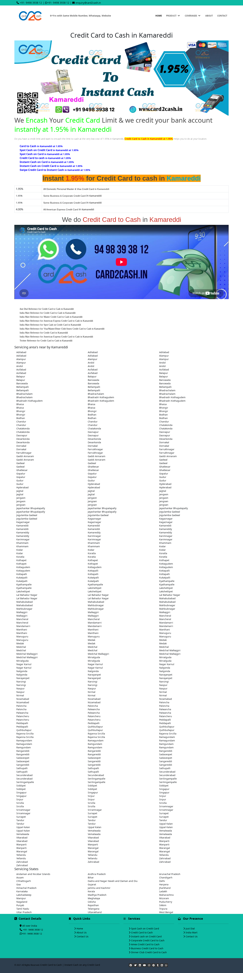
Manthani (21, 629)
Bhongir (163, 407)
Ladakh (163, 891)
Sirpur (91, 796)
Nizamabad (22, 698)
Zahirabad (165, 858)
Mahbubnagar (96, 605)
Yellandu (21, 854)
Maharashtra (166, 894)
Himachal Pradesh (26, 887)
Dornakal (164, 442)
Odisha (92, 901)
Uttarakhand (95, 912)
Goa (18, 884)
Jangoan (92, 501)
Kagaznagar (94, 518)
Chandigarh (165, 877)
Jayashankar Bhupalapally (30, 508)
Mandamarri (95, 622)
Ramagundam (167, 737)
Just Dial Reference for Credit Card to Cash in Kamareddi (47, 309)
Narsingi (21, 681)
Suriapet (92, 813)
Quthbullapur (95, 726)
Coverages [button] (191, 15)
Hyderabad (94, 484)
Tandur (20, 820)
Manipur (21, 898)
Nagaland (21, 901)
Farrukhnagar (95, 449)
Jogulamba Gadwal (169, 511)
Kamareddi (22, 525)
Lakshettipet (94, 588)
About (209, 15)
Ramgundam (95, 744)
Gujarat (92, 884)
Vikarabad (21, 837)
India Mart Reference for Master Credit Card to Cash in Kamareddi (51, 317)
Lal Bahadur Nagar (26, 594)
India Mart (191, 932)
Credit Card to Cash (142, 932)
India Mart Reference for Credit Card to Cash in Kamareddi (48, 313)
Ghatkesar (93, 466)
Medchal (21, 646)
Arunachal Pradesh (169, 874)
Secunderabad (167, 771)
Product (171, 15)
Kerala (91, 891)
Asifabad (21, 369)
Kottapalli (93, 570)
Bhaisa (20, 404)
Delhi (162, 881)
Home (158, 15)
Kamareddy (165, 529)
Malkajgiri (21, 612)
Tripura (163, 908)
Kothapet (21, 560)
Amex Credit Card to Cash (145, 944)
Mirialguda (94, 657)
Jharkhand (165, 887)
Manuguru (165, 633)
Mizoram (164, 898)
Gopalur (20, 473)
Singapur (164, 789)
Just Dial (190, 928)
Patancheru (22, 716)
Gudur (162, 477)
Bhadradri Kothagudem (101, 397)
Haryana (163, 884)
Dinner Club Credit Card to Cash (149, 952)
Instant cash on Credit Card (146, 936)
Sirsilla (20, 802)
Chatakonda (165, 425)
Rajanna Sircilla (25, 733)
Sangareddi (94, 761)
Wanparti (164, 841)
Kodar (162, 546)
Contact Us (82, 936)
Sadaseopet (165, 754)
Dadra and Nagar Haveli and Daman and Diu (113, 881)
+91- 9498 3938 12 (31, 2)
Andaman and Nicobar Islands (33, 874)
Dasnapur (93, 432)
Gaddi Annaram (25, 456)
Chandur (21, 421)
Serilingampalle (96, 778)
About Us (82, 932)
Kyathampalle (166, 581)
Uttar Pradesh (24, 912)
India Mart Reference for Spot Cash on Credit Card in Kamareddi (50, 325)
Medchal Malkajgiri (170, 650)
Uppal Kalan (166, 823)
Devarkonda (23, 438)
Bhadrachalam (167, 390)
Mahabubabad (167, 598)
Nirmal (91, 692)
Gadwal (163, 459)
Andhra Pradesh (97, 874)
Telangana (93, 908)
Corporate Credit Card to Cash (147, 940)
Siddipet (21, 785)
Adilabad (21, 352)
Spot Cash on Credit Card (145, 928)
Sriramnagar (166, 806)
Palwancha (94, 709)
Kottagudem (166, 563)
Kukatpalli (21, 577)
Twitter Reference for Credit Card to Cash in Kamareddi (46, 340)
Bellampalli (22, 386)
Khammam (22, 542)
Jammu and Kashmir (99, 887)
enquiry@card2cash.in (88, 2)
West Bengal (166, 912)
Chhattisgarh (23, 881)
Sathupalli (22, 768)
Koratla (92, 553)
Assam (20, 877)
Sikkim (162, 905)
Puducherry (165, 901)
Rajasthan (93, 905)
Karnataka (22, 891)
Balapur (163, 373)
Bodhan (92, 414)
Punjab (20, 905)
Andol (91, 362)
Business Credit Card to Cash (147, 948)
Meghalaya (94, 898)
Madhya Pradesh (97, 894)
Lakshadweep (23, 894)
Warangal (93, 848)
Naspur (163, 685)
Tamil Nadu (22, 908)
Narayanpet (94, 674)
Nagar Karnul (23, 664)
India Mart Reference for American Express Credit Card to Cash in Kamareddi (56, 321)
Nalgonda (164, 667)
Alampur (164, 355)
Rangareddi (22, 750)
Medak (91, 640)
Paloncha (164, 702)
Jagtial (19, 490)
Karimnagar (94, 536)
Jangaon (163, 494)
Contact (222, 15)
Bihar (91, 877)
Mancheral (165, 615)
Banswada (93, 380)
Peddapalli (165, 719)
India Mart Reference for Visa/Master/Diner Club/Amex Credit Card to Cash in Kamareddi (62, 329)
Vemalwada (94, 830)
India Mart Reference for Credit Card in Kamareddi (44, 332)
